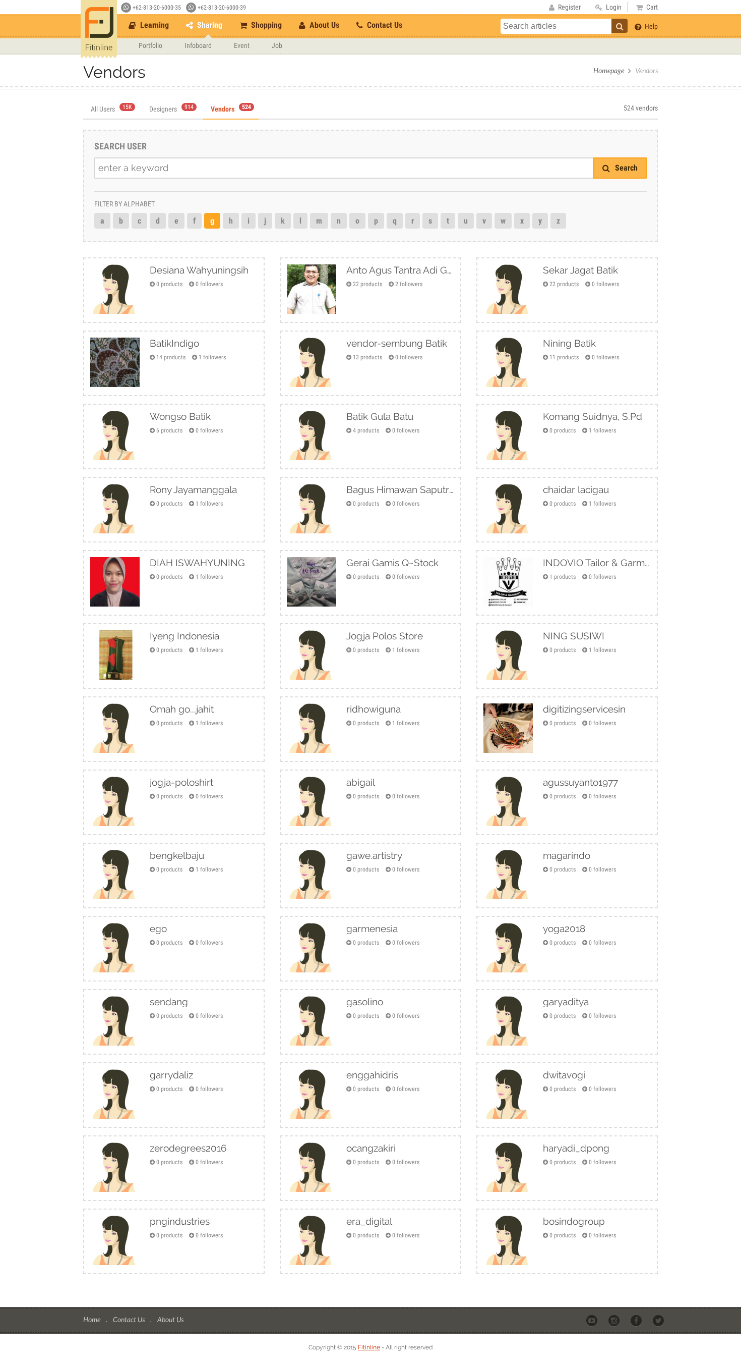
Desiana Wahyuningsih (199, 270)
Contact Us (383, 25)
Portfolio (150, 45)
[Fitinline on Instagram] (614, 1320)
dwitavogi (564, 1074)
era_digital (369, 1221)
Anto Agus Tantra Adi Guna (400, 270)
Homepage (608, 70)
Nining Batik (569, 343)
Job (277, 45)
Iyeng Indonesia (184, 635)
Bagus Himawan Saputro (400, 489)
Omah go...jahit (182, 709)
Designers (171, 109)
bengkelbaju (177, 855)
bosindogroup (574, 1221)
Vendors (231, 109)
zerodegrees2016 (188, 1148)
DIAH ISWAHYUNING (197, 562)
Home (92, 1319)
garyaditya (566, 1001)
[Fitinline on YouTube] (592, 1320)
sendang (169, 1001)
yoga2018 (564, 928)
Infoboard (198, 45)
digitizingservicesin (584, 709)
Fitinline (369, 1347)
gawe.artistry (374, 855)
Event (242, 45)
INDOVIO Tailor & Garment (597, 562)
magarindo (566, 855)
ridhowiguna (373, 709)
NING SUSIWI (573, 635)
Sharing (208, 25)
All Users (111, 109)
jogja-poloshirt (181, 782)
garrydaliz (171, 1074)
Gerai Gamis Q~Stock (392, 562)
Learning (153, 25)
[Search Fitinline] (619, 26)
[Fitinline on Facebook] (637, 1320)
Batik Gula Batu (379, 416)
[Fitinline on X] (659, 1320)
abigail (360, 782)
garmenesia (372, 928)
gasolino (364, 1001)
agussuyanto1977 (580, 782)
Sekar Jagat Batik (580, 270)
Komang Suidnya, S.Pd (592, 416)
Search (625, 168)
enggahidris (372, 1074)
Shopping (265, 25)
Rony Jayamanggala (193, 489)
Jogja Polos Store (384, 635)
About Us (323, 25)
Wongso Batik (180, 416)
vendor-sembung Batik (396, 343)
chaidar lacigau (576, 489)
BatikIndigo (174, 343)
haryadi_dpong (576, 1148)
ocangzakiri (371, 1148)
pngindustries (180, 1221)
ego (158, 928)
